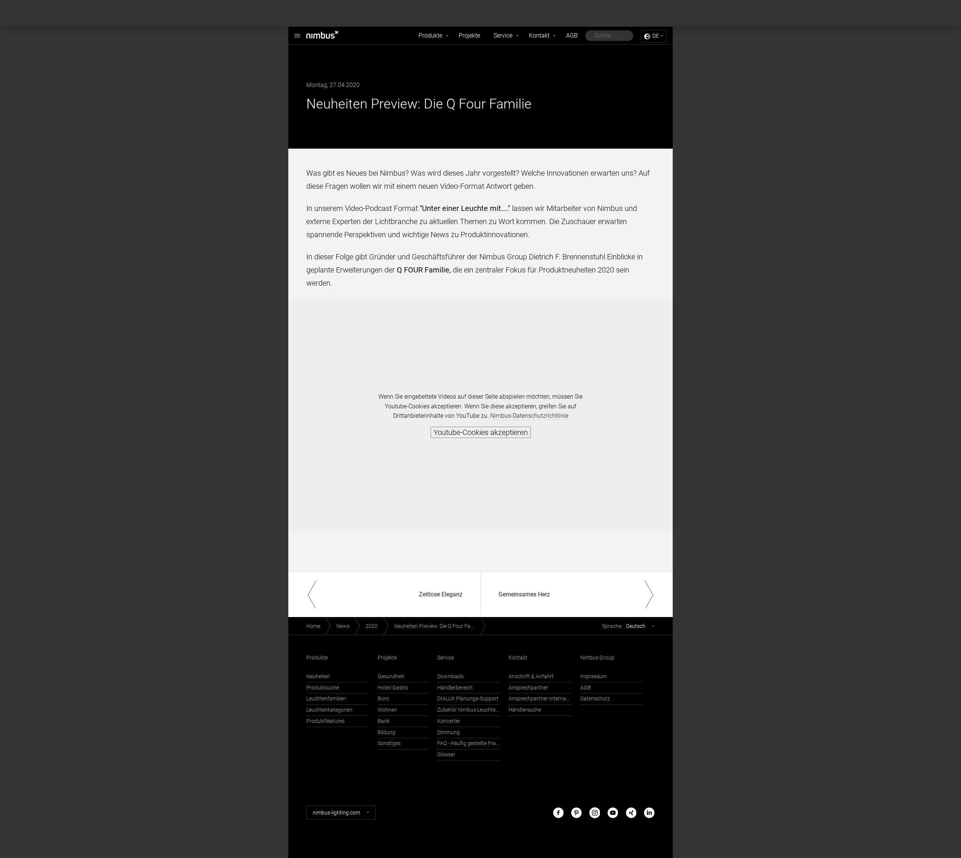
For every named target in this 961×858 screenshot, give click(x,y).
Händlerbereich (455, 688)
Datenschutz (595, 698)
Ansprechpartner (528, 688)
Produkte (430, 35)
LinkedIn (649, 812)
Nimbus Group (597, 658)
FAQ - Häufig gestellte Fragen (468, 743)
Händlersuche (525, 710)
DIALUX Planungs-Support (468, 698)
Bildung (386, 732)
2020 (372, 626)
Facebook (558, 812)
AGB (572, 35)
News (342, 626)
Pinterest (576, 812)
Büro (383, 698)
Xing (631, 812)
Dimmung (448, 732)
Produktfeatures (325, 721)
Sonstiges (389, 743)
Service (503, 35)
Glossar (446, 754)
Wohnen (387, 710)
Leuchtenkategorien (329, 710)
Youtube (612, 812)
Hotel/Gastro (393, 688)
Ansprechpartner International (540, 698)
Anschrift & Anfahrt (531, 676)
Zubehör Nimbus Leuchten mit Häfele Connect (468, 710)
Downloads (450, 676)
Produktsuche (322, 688)
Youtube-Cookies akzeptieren (481, 432)
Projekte (469, 35)
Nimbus (330, 36)
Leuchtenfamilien (326, 698)
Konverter (448, 721)
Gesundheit (391, 676)
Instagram (594, 812)
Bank (384, 721)
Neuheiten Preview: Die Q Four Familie (437, 626)
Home (313, 626)
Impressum (593, 676)
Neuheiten (318, 676)
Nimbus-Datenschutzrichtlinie (529, 415)
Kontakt (539, 35)
